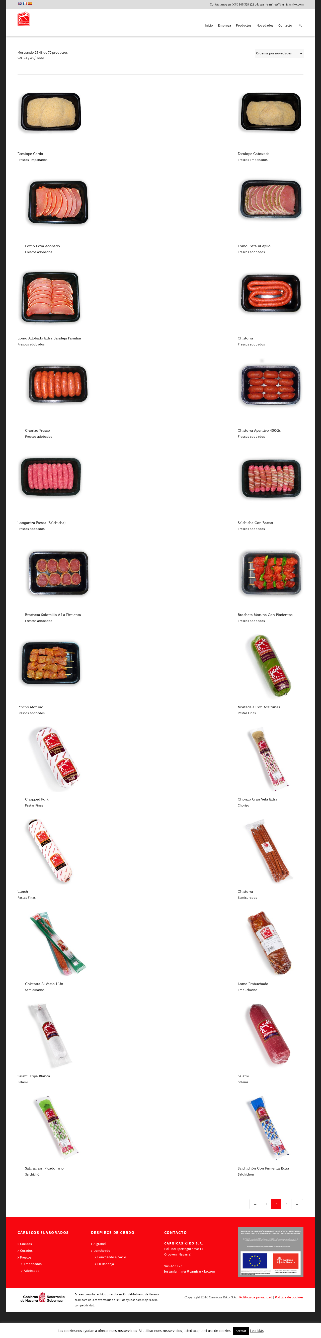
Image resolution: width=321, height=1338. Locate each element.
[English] (20, 3)
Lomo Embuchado (253, 984)
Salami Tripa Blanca (34, 1076)
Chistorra (245, 338)
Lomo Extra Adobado (42, 246)
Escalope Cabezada (254, 154)
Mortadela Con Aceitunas (259, 707)
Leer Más (257, 1330)
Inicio (209, 25)
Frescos (25, 1257)
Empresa (224, 25)
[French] (25, 3)
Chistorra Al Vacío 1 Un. (44, 984)
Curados (26, 1250)
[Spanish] (30, 3)
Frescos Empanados (32, 160)
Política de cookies (289, 1297)
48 (32, 58)
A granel (100, 1244)
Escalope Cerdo (30, 154)
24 (25, 58)
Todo (40, 58)
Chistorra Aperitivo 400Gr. (259, 430)
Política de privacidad (255, 1297)
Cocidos (26, 1244)
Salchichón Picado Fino (44, 1168)
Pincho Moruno (30, 707)
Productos (244, 25)
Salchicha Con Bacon (255, 523)
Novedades (265, 25)
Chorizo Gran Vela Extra (257, 799)
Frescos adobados (38, 252)
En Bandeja (105, 1264)
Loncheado (102, 1250)
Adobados (31, 1271)
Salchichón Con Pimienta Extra (263, 1168)
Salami (23, 1082)
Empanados (33, 1264)
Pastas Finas (247, 713)
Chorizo (243, 805)
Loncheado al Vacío (111, 1257)
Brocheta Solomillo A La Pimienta (53, 615)
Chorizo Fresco (37, 430)
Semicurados (247, 898)
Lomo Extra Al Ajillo (254, 246)
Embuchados (247, 990)
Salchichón (33, 1174)
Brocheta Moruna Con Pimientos (265, 615)
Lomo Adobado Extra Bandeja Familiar (49, 338)
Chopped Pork (36, 799)
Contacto (285, 25)
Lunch (23, 892)
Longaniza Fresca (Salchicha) (42, 523)
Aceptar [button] (241, 1331)
